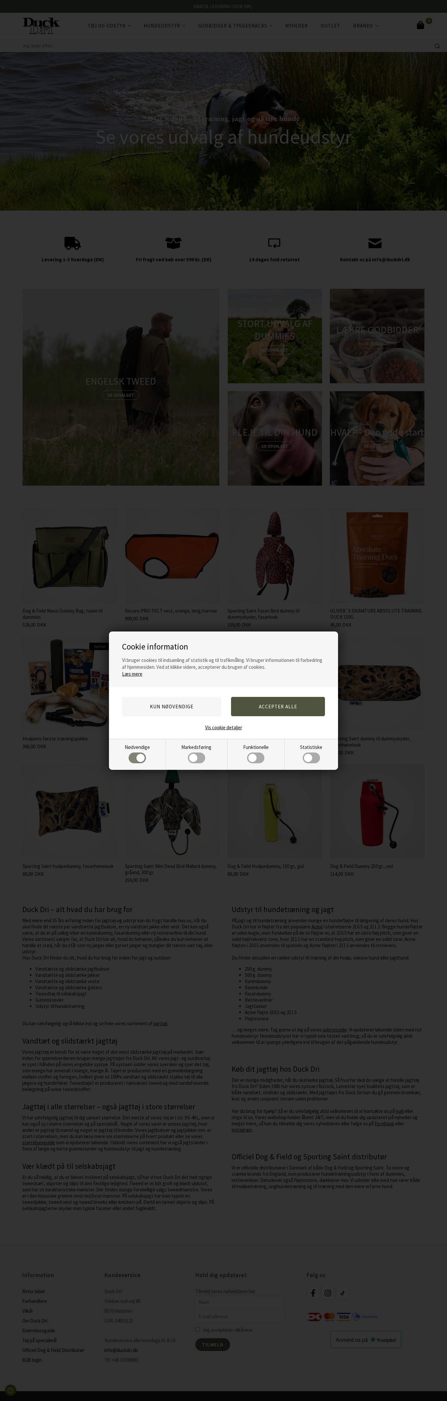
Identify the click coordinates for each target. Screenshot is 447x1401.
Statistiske (311, 747)
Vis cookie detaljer (223, 727)
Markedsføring (196, 747)
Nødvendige (137, 747)
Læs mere (132, 674)
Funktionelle (256, 747)
